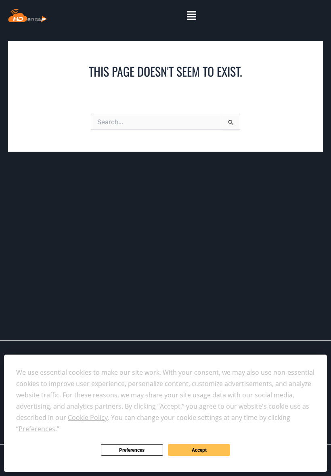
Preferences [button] (37, 428)
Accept (199, 450)
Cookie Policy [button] (88, 417)
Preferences (132, 450)
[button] (191, 15)
